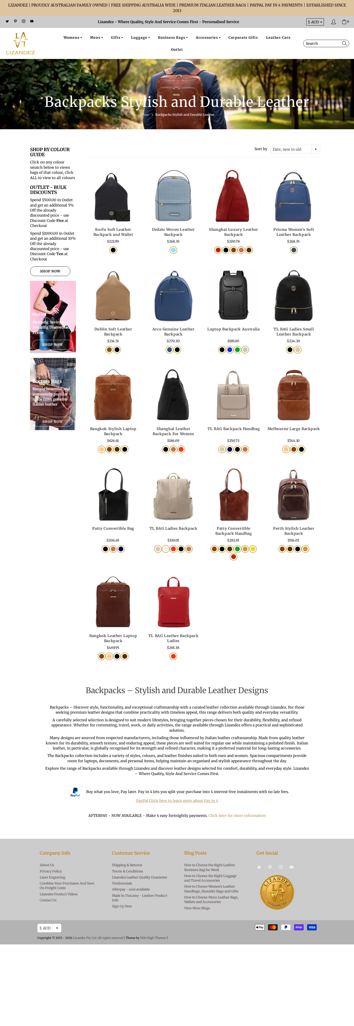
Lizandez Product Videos (59, 894)
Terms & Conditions (127, 871)
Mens (95, 37)
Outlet (177, 49)
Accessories (207, 37)
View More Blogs (197, 908)
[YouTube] (31, 21)
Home (144, 115)
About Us (47, 865)
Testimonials (122, 883)
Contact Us (48, 900)
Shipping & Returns (127, 865)
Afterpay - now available (131, 889)
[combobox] (295, 149)
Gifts (116, 37)
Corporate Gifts (243, 37)
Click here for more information (237, 815)
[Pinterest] (15, 21)
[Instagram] (23, 21)
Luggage (139, 37)
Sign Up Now (122, 906)
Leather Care (278, 37)
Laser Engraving (52, 877)
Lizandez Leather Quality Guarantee (139, 877)
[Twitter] (7, 21)
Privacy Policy (51, 871)
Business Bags (172, 37)
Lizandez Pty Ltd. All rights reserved (98, 938)
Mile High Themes (153, 938)
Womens (72, 37)
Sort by (261, 149)
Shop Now (50, 271)
